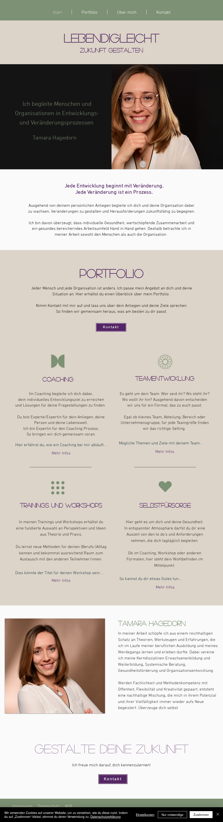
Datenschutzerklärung (105, 816)
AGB (68, 806)
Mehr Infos (61, 453)
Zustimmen (201, 814)
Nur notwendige (172, 814)
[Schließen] (217, 815)
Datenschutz (49, 806)
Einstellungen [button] (145, 814)
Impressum (22, 806)
